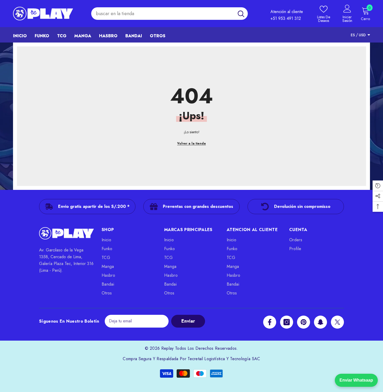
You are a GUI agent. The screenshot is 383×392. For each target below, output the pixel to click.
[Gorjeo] (337, 322)
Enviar (188, 321)
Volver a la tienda (191, 143)
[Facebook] (269, 322)
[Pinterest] (303, 322)
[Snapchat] (320, 322)
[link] (87, 206)
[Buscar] (169, 13)
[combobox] (162, 13)
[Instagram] (286, 322)
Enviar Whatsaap (356, 380)
